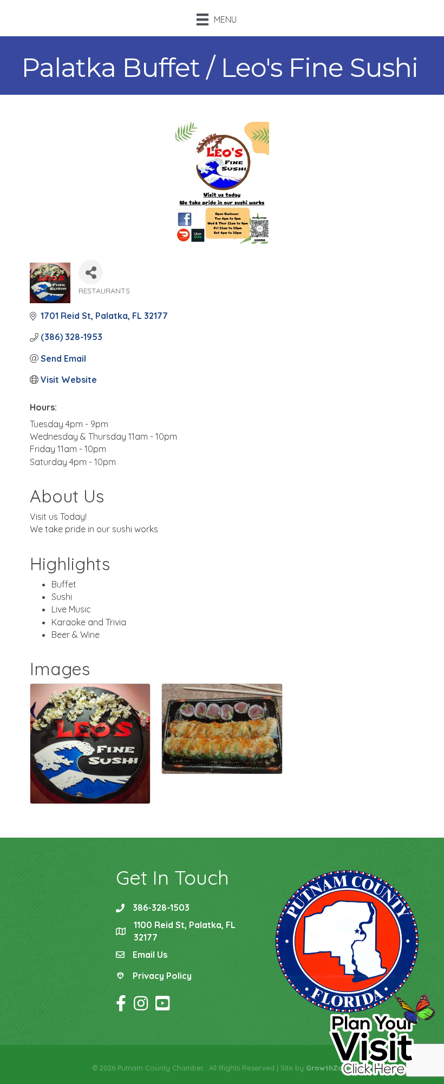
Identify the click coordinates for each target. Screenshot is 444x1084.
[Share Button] (91, 272)
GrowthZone (328, 1067)
